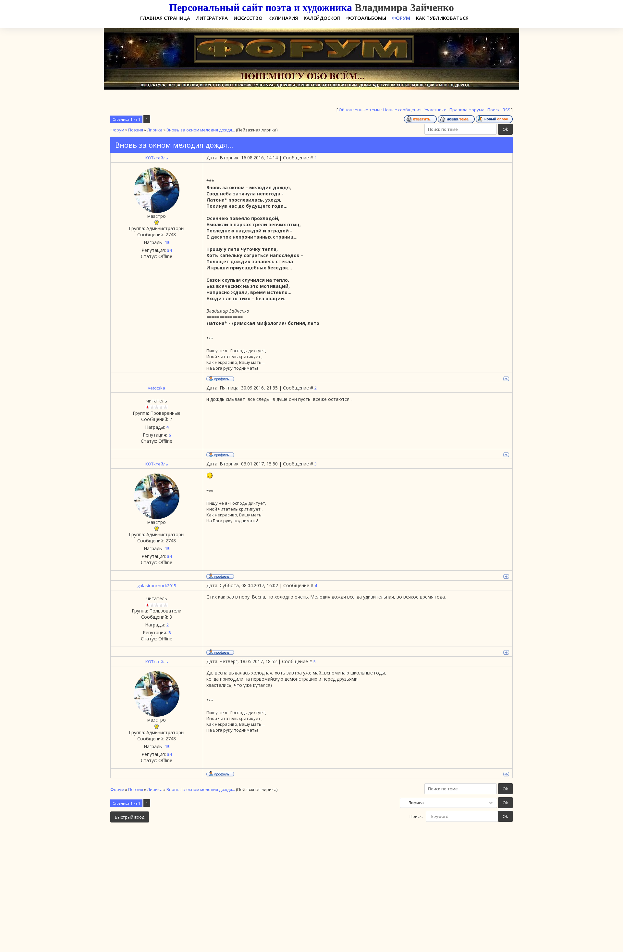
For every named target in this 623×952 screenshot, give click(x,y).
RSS (506, 110)
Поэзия (135, 130)
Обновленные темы (359, 110)
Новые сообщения (402, 110)
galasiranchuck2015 (156, 585)
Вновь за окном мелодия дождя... (200, 130)
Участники (435, 110)
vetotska (156, 388)
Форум (117, 130)
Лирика (155, 130)
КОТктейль (156, 158)
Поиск (493, 110)
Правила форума (466, 110)
